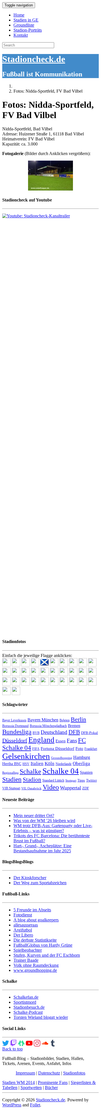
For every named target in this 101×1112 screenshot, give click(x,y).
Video (51, 787)
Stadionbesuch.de (29, 1007)
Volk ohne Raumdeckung (36, 965)
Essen (61, 741)
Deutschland (54, 732)
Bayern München (42, 719)
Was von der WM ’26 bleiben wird (44, 820)
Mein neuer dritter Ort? (33, 815)
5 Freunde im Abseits (32, 909)
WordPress (11, 1104)
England (41, 740)
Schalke (30, 771)
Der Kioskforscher (29, 877)
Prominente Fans (53, 1082)
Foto (79, 748)
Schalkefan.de (25, 997)
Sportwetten (31, 1087)
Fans (72, 740)
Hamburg (81, 757)
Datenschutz (49, 1073)
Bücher (51, 1087)
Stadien (12, 779)
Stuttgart (70, 780)
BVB (36, 733)
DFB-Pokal (89, 733)
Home (18, 15)
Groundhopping (61, 757)
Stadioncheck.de (33, 59)
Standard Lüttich (53, 780)
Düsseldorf (14, 740)
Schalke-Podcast (28, 1012)
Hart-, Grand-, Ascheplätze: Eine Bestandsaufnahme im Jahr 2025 (42, 848)
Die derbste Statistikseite (35, 940)
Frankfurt (90, 749)
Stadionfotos (74, 1073)
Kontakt (20, 35)
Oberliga (81, 763)
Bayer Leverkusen (14, 720)
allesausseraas (25, 925)
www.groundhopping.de (35, 970)
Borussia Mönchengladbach (48, 726)
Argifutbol (22, 930)
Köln (49, 763)
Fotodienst (22, 914)
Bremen (74, 726)
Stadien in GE (25, 20)
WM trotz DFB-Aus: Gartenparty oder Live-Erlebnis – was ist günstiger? (52, 828)
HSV (25, 764)
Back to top (12, 1049)
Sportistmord (24, 1002)
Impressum (25, 1073)
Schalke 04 (60, 770)
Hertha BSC (11, 764)
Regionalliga (10, 772)
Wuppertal (70, 787)
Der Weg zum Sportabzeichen (39, 882)
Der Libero (23, 935)
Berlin (78, 719)
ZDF (85, 788)
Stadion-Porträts (27, 30)
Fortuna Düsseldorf (57, 748)
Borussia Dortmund (15, 726)
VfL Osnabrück (31, 788)
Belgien (64, 720)
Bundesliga (16, 731)
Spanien (86, 772)
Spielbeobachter (27, 950)
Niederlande (64, 764)
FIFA (36, 749)
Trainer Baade (25, 960)
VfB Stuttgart (11, 788)
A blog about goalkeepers (36, 920)
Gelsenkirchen (26, 756)
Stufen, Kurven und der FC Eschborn (46, 955)
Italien (37, 763)
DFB (74, 732)
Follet (35, 1104)
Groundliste (23, 25)
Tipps (81, 780)
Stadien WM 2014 (18, 1082)
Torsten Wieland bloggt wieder (40, 1017)
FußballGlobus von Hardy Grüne (42, 945)
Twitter (91, 780)
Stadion (32, 779)
